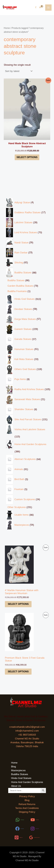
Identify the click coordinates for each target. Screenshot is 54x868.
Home (7, 28)
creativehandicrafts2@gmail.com (27, 727)
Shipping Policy (27, 812)
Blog (13, 766)
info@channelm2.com (27, 730)
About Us (16, 786)
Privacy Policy (27, 796)
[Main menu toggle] (48, 7)
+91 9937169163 (27, 734)
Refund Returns (27, 804)
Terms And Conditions (27, 808)
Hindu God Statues (21, 778)
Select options (18, 604)
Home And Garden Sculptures (27, 782)
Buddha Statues (19, 774)
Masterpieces (18, 770)
